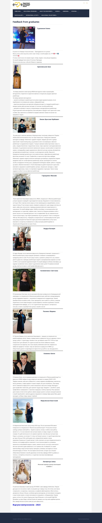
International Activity (32, 15)
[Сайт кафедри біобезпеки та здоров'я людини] (21, 4)
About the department (46, 11)
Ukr (84, 2)
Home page (18, 11)
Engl (87, 2)
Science (57, 11)
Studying (74, 11)
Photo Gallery (19, 15)
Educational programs (30, 11)
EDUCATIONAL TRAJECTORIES (49, 15)
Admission (66, 11)
